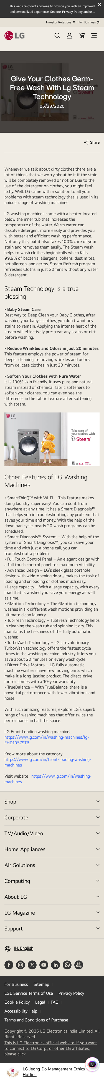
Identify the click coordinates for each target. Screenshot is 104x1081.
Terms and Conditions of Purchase (36, 1020)
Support (13, 928)
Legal (40, 1002)
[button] (57, 35)
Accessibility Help (20, 1011)
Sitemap (41, 984)
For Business (87, 22)
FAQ (55, 1002)
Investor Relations (58, 22)
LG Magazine (19, 912)
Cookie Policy (17, 1002)
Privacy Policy (71, 993)
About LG (15, 896)
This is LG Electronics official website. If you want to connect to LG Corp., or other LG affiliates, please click (50, 1048)
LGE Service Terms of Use (28, 993)
